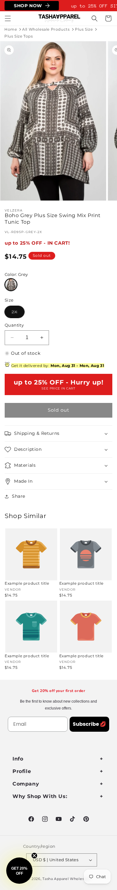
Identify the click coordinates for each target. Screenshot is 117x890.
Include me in (86, 472)
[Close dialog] (110, 424)
